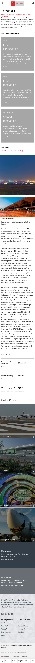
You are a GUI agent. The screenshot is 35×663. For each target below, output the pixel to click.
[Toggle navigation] (2, 3)
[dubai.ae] (27, 660)
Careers (20, 623)
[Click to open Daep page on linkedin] (12, 614)
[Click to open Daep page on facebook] (9, 614)
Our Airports (10, 14)
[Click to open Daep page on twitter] (2, 614)
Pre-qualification (23, 626)
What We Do (5, 629)
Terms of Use (15, 656)
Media (3, 635)
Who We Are (5, 626)
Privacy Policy (5, 656)
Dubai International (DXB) (23, 14)
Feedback (21, 632)
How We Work (5, 632)
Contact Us (21, 629)
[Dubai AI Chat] (33, 661)
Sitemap (24, 656)
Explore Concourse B (7, 559)
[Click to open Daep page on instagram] (6, 614)
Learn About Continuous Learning (10, 585)
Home (3, 14)
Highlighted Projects (19, 151)
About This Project (6, 151)
